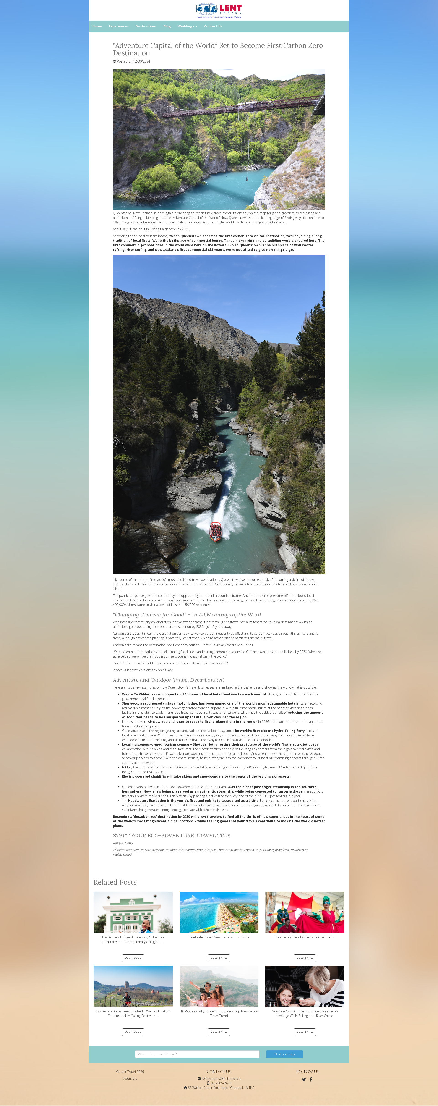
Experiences (119, 26)
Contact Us (213, 26)
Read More (133, 958)
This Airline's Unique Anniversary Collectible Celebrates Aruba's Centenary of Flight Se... (133, 939)
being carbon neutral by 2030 (143, 772)
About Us (130, 1078)
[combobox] (197, 1054)
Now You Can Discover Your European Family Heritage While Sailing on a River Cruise (305, 1013)
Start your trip (284, 1054)
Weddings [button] (186, 26)
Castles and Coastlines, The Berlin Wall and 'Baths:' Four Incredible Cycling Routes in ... (133, 1013)
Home (97, 26)
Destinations (146, 26)
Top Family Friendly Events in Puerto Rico (305, 937)
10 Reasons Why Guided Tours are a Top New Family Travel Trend (219, 1013)
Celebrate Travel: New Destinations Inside (219, 937)
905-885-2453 (221, 1083)
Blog (167, 26)
